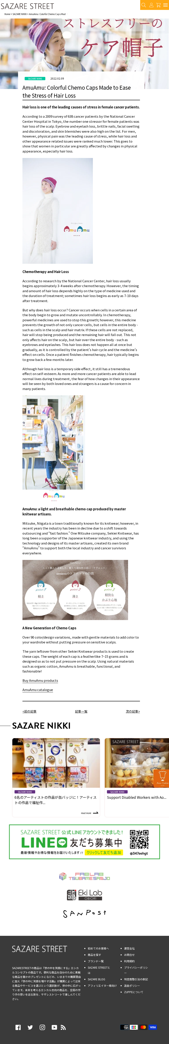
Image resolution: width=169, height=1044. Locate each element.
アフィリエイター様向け (102, 985)
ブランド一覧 (96, 961)
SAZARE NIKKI (20, 14)
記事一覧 (81, 711)
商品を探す (94, 955)
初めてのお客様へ (98, 948)
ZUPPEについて (133, 992)
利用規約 (129, 961)
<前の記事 (29, 711)
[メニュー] (165, 5)
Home (7, 14)
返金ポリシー (132, 985)
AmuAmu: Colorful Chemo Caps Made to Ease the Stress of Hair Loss (63, 14)
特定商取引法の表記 (136, 979)
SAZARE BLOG (96, 979)
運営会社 (129, 948)
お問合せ (129, 955)
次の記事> (133, 711)
